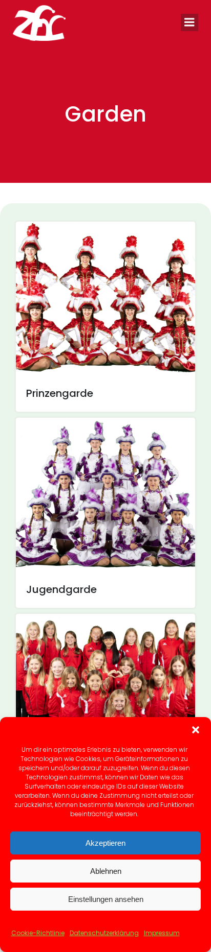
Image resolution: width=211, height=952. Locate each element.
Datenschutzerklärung (104, 933)
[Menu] (189, 22)
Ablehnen (105, 871)
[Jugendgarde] (105, 493)
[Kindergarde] (105, 690)
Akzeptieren (105, 843)
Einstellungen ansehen (105, 899)
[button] (196, 730)
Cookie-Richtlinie (38, 933)
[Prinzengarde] (105, 297)
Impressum (162, 933)
